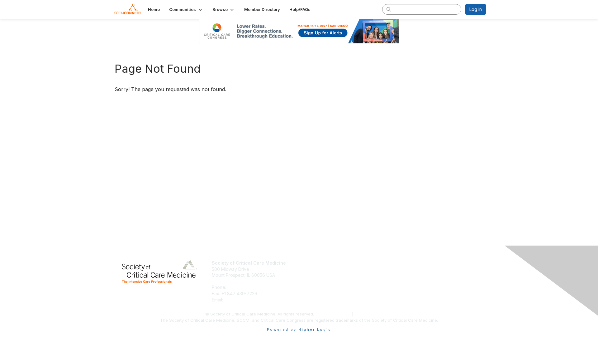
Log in (475, 9)
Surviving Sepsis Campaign (419, 275)
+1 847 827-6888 (245, 287)
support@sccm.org (243, 299)
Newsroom (312, 269)
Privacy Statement (333, 313)
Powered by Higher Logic (299, 329)
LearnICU (401, 269)
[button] (186, 9)
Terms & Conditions (374, 313)
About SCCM (314, 263)
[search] (388, 9)
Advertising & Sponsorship (328, 275)
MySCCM (401, 263)
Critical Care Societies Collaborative (428, 281)
